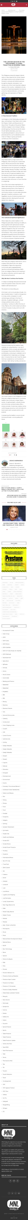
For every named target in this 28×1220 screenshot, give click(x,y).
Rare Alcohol (6, 1000)
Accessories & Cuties (8, 630)
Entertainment (7, 776)
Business (5, 705)
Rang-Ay (5, 996)
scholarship (5, 609)
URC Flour (5, 1091)
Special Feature (7, 1027)
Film (4, 796)
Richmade (5, 1003)
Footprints (5, 817)
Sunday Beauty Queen (7, 614)
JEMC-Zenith (6, 867)
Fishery (5, 800)
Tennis (4, 1057)
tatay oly (22, 614)
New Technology (7, 949)
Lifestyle (5, 881)
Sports (4, 1030)
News (4, 952)
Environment (6, 779)
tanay (16, 614)
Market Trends (7, 915)
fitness (10, 589)
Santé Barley (16, 605)
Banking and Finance (8, 681)
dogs (12, 587)
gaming (9, 591)
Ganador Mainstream (8, 827)
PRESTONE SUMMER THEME (11, 993)
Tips (4, 1064)
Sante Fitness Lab (6, 605)
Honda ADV (6, 840)
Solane (4, 1020)
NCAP (4, 945)
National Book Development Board (12, 939)
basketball (10, 584)
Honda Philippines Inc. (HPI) (8, 596)
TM (3, 1067)
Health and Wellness (8, 837)
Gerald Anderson (17, 591)
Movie (4, 932)
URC (4, 1084)
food (16, 589)
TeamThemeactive (8, 1050)
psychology (12, 602)
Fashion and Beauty (8, 793)
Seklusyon (12, 609)
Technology (14, 616)
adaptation (4, 582)
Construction (6, 722)
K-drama (5, 874)
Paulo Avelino (10, 600)
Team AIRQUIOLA (5, 616)
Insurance (5, 854)
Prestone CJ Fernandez (9, 986)
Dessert (5, 756)
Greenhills (5, 593)
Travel (4, 1077)
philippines (18, 600)
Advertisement (11, 10)
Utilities (5, 1094)
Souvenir (5, 1023)
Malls (4, 908)
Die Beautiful (5, 587)
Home (3, 10)
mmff (22, 598)
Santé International (7, 607)
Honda (11, 593)
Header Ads (6, 833)
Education (5, 769)
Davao (22, 584)
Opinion (5, 955)
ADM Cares (6, 640)
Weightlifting (6, 1105)
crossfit (17, 584)
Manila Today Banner (8, 911)
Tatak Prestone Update (9, 1040)
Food (4, 806)
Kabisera (4, 598)
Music (4, 935)
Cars (4, 712)
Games (3, 591)
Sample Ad (6, 1006)
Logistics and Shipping (9, 894)
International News (8, 857)
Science (5, 1010)
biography (5, 691)
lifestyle (11, 598)
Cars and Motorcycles (8, 715)
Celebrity (5, 718)
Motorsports (6, 928)
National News (7, 942)
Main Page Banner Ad (9, 905)
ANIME (3, 584)
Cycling (5, 742)
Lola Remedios (7, 898)
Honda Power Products (9, 847)
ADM (4, 637)
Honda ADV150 (18, 593)
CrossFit (5, 728)
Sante (18, 602)
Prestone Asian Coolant (9, 979)
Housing (5, 850)
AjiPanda (5, 664)
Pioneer (5, 969)
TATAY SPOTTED (7, 1044)
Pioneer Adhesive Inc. (9, 972)
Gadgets (5, 820)
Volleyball (5, 1101)
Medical (5, 918)
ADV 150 (11, 582)
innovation (19, 596)
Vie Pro (5, 1098)
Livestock (5, 884)
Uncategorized (7, 1081)
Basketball (5, 684)
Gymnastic (6, 830)
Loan (4, 888)
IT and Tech (6, 864)
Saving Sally (17, 607)
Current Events (7, 735)
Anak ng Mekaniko (19, 582)
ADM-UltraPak (6, 647)
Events (5, 783)
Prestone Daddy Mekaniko (10, 989)
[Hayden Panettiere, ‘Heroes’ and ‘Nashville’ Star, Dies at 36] (14, 513)
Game (20, 589)
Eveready (4, 589)
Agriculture (6, 661)
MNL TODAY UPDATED (9, 925)
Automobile (6, 678)
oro (3, 600)
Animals (5, 667)
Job (4, 871)
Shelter (5, 1013)
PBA (4, 962)
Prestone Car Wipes (8, 983)
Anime (4, 671)
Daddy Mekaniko (7, 745)
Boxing (5, 701)
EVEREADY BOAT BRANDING (11, 789)
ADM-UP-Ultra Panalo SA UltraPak (12, 651)
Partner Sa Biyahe (8, 959)
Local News (6, 891)
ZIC (4, 1111)
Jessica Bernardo (14, 67)
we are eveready (6, 618)
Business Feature (7, 708)
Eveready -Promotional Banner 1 (11, 786)
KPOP (4, 878)
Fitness (5, 803)
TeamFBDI (6, 1047)
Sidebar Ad (6, 1016)
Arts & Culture (6, 674)
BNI (4, 695)
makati (16, 598)
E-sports (5, 762)
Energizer (5, 773)
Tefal (4, 1054)
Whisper (5, 1108)
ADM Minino (6, 644)
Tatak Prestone (7, 1033)
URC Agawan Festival (8, 1088)
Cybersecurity (6, 739)
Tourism (5, 1071)
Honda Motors (7, 844)
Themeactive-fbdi (7, 1060)
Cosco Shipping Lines (8, 725)
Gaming (5, 823)
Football (5, 813)
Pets (4, 966)
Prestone (4, 602)
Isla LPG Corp (6, 861)
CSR (4, 732)
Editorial (5, 766)
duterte (17, 587)
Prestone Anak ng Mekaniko (10, 976)
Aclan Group (6, 634)
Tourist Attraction (7, 1074)
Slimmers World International (9, 611)
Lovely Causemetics (8, 901)
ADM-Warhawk (7, 654)
